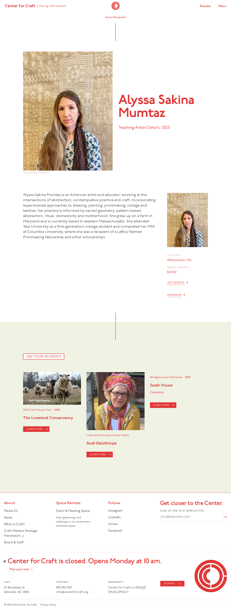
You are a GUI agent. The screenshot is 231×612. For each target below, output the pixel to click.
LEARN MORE (34, 429)
